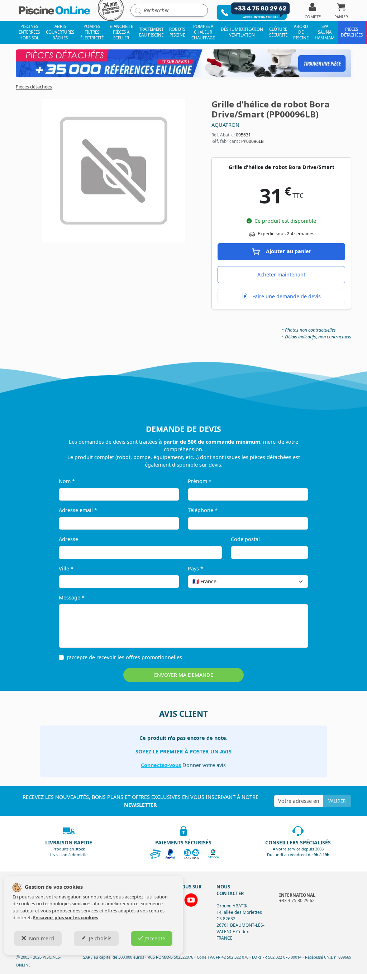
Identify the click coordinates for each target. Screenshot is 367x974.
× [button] (293, 581)
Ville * (66, 568)
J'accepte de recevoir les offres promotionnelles (124, 657)
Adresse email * (78, 510)
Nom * (67, 481)
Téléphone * (203, 510)
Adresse (68, 539)
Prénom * (199, 481)
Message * (72, 597)
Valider (336, 801)
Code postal (245, 539)
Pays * (195, 568)
